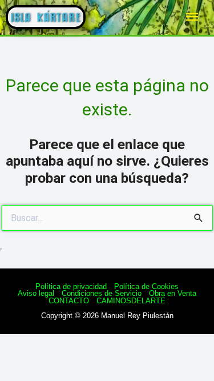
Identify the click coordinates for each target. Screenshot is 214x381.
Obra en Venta (172, 293)
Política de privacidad (71, 286)
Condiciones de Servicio (102, 293)
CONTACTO (69, 300)
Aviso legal (36, 293)
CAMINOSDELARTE (130, 300)
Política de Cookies (146, 286)
